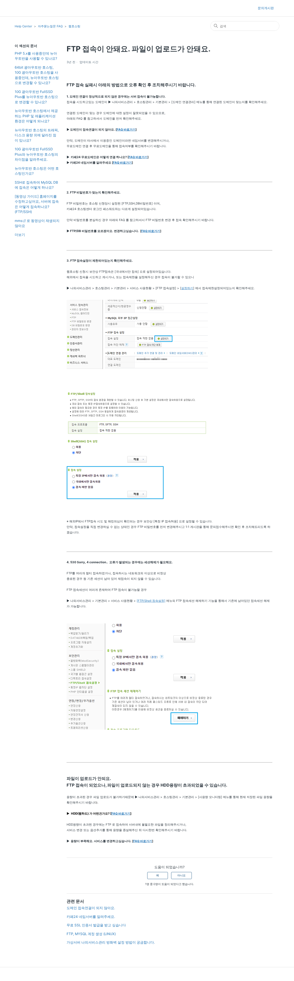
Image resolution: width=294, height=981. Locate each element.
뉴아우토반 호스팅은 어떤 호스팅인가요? (37, 171)
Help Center (23, 26)
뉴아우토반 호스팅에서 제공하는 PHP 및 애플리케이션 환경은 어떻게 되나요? (36, 116)
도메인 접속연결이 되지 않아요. (91, 908)
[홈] (23, 8)
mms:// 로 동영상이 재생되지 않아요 (37, 223)
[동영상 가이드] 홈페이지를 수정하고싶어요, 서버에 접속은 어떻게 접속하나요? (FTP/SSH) (37, 204)
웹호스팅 (74, 26)
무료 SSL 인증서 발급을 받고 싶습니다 (96, 925)
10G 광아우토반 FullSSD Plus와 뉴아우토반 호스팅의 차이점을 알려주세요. (36, 154)
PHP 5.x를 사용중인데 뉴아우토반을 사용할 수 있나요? (36, 56)
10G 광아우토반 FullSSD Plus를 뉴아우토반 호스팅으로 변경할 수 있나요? (36, 97)
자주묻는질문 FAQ (50, 26)
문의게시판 (266, 8)
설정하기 (187, 288)
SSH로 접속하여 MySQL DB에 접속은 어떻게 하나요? (36, 185)
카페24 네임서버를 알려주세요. (91, 916)
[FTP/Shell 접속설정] (151, 601)
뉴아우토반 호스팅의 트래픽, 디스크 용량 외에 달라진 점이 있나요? (37, 135)
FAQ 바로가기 (126, 129)
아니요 (181, 875)
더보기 (20, 235)
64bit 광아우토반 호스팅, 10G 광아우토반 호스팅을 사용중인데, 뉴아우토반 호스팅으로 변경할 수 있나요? (37, 75)
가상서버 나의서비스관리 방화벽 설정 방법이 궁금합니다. (111, 942)
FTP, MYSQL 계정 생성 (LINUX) (91, 934)
